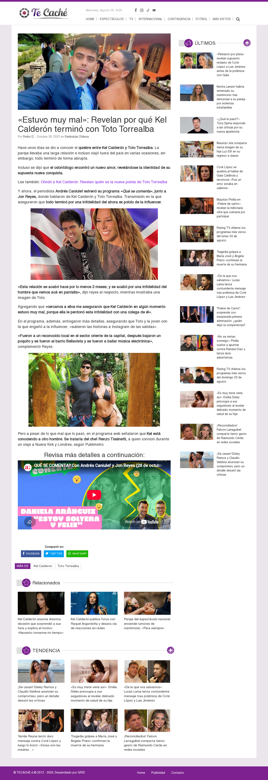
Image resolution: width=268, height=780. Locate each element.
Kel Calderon (43, 566)
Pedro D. (28, 136)
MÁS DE (22, 566)
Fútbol (201, 19)
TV (131, 19)
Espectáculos (112, 19)
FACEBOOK (33, 553)
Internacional (150, 19)
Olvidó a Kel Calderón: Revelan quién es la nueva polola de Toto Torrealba (103, 182)
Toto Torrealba (68, 566)
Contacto (177, 772)
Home (90, 19)
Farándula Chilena (77, 136)
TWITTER (56, 553)
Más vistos (222, 19)
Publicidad (158, 772)
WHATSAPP (79, 553)
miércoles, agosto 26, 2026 (104, 10)
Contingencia (179, 19)
